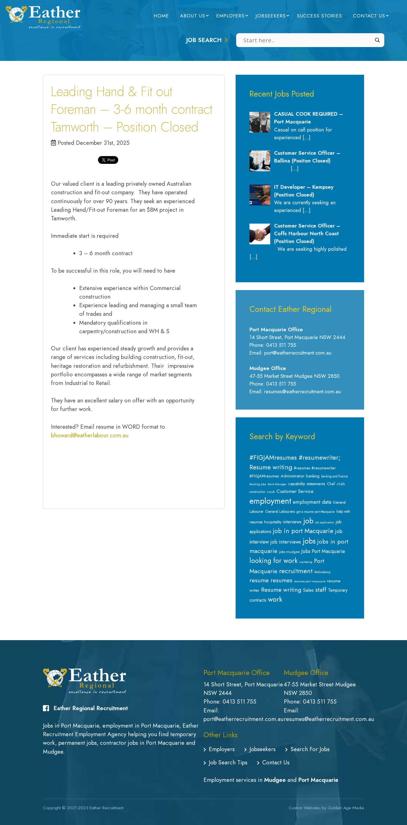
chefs (341, 484)
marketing (305, 562)
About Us (192, 15)
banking (313, 476)
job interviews (286, 541)
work (275, 599)
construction (257, 492)
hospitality (273, 522)
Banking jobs (257, 484)
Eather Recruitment (106, 808)
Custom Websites (305, 808)
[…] (306, 137)
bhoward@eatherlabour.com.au (89, 435)
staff (320, 589)
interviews (292, 521)
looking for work (273, 560)
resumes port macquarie (309, 581)
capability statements (306, 483)
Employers (230, 15)
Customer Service (295, 491)
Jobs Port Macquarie (323, 551)
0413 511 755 (239, 701)
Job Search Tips (228, 762)
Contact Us (369, 15)
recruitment (296, 571)
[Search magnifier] (377, 40)
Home (161, 15)
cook (271, 491)
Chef (331, 484)
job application (324, 522)
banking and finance (334, 476)
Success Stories (319, 15)
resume (259, 580)
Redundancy (322, 572)
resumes (281, 580)
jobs (309, 541)
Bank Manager (277, 484)
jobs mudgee (289, 551)
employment (270, 501)
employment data (312, 502)
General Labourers (280, 511)
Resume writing (281, 589)
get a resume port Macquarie (316, 512)
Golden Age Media (346, 808)
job (308, 520)
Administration (292, 476)
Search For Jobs (309, 749)
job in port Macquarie (303, 531)
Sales (308, 590)
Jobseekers (271, 15)
